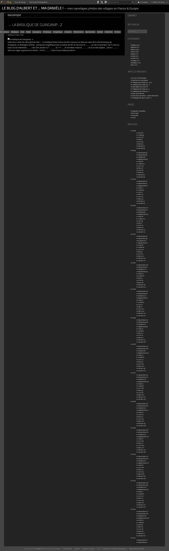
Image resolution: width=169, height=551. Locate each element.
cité (23, 32)
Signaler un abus (88, 549)
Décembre (141, 153)
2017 (134, 373)
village (134, 60)
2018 (134, 344)
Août (139, 133)
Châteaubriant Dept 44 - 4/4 (142, 82)
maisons (68, 32)
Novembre (141, 155)
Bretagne (15, 32)
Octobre (140, 157)
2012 (134, 509)
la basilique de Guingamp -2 (37, 24)
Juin (139, 137)
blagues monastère (138, 111)
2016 (134, 401)
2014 (134, 454)
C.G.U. (99, 549)
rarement (109, 32)
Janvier (140, 148)
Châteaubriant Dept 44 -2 (140, 89)
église (134, 47)
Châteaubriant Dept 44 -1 (140, 91)
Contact (132, 15)
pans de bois (90, 32)
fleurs (133, 49)
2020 (134, 289)
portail (100, 32)
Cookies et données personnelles (115, 549)
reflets (134, 45)
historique (47, 32)
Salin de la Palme (138, 93)
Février (140, 146)
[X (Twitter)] (101, 2)
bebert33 (40, 549)
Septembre (142, 159)
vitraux (118, 32)
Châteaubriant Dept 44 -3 (140, 85)
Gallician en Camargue (140, 80)
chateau (134, 63)
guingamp (37, 32)
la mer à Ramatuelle (139, 78)
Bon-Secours (4, 32)
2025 (134, 150)
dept (28, 32)
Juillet (140, 135)
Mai (139, 139)
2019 (134, 318)
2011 (133, 538)
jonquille (135, 115)
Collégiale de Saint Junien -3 (142, 98)
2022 (134, 234)
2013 (134, 481)
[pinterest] (105, 2)
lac (133, 65)
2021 (134, 263)
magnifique (58, 32)
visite (133, 58)
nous (134, 117)
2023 (134, 205)
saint (133, 52)
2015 (134, 428)
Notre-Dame (79, 32)
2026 (134, 131)
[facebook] (98, 2)
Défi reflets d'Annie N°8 (140, 87)
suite (133, 56)
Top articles (67, 549)
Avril (139, 142)
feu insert (135, 113)
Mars (139, 144)
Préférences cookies (136, 549)
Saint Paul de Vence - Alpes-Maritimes (145, 96)
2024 (134, 179)
